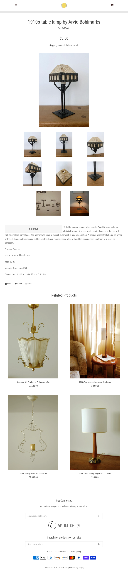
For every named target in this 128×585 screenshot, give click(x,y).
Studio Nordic (64, 28)
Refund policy (76, 551)
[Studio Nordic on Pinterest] (72, 526)
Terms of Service (61, 551)
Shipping (53, 45)
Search (49, 551)
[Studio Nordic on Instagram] (78, 526)
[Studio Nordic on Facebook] (66, 526)
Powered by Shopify (76, 568)
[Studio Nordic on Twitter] (60, 526)
